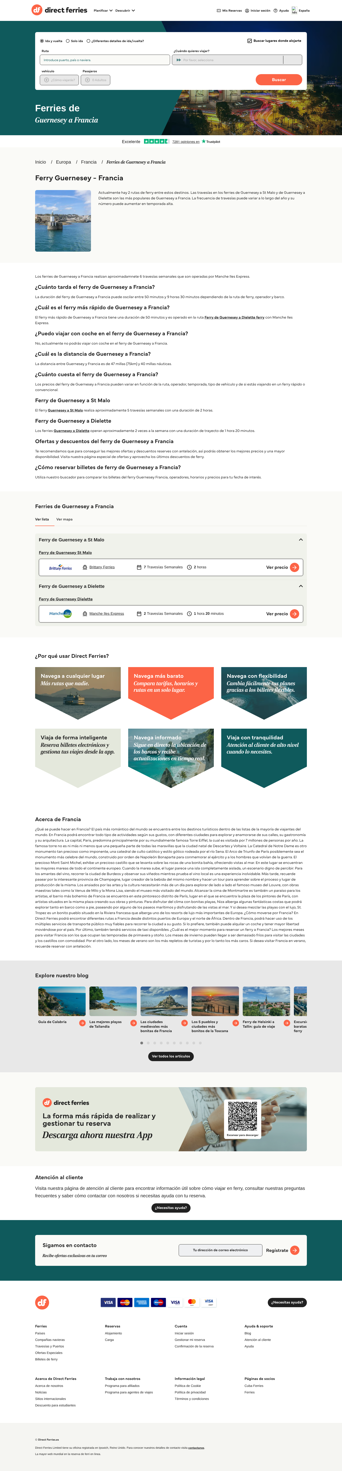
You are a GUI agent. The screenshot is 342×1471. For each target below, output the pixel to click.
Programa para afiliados (122, 1386)
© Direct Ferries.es (47, 1439)
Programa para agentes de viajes (129, 1392)
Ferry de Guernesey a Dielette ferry (235, 317)
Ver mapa (64, 519)
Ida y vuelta (53, 41)
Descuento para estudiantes (55, 1405)
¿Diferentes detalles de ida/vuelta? (118, 41)
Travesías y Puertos (49, 1346)
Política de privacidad (190, 1392)
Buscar (279, 79)
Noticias (41, 1392)
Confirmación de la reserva (194, 1346)
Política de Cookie (188, 1386)
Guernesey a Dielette (72, 431)
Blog (248, 1333)
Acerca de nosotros (49, 1386)
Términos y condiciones (192, 1399)
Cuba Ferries (254, 1386)
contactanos (196, 1447)
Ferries (250, 1392)
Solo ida (77, 41)
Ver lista (42, 519)
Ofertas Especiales (49, 1353)
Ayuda (249, 1346)
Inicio (40, 162)
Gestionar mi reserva (190, 1340)
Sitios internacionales (50, 1399)
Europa (63, 162)
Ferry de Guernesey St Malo (65, 552)
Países (40, 1333)
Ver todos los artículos (171, 1056)
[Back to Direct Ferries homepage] (59, 10)
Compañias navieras (50, 1340)
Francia (89, 162)
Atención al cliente (258, 1340)
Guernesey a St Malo (65, 410)
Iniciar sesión (184, 1333)
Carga (109, 1340)
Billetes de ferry (46, 1359)
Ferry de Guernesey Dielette (66, 599)
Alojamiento (113, 1333)
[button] (171, 539)
